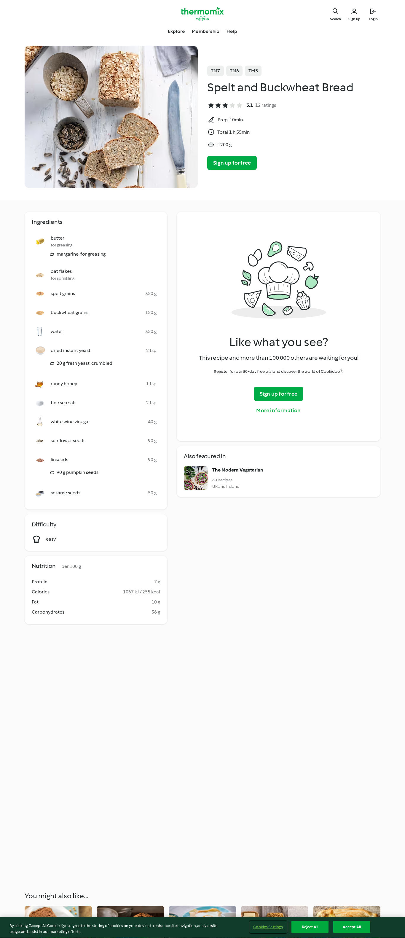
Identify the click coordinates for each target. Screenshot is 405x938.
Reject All (310, 927)
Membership (205, 31)
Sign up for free (232, 163)
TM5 (253, 71)
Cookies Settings (268, 927)
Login (373, 19)
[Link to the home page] (202, 14)
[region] (202, 927)
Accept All (352, 927)
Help (232, 31)
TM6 (234, 71)
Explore (176, 31)
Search (335, 19)
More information (278, 410)
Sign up (354, 19)
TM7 (215, 71)
